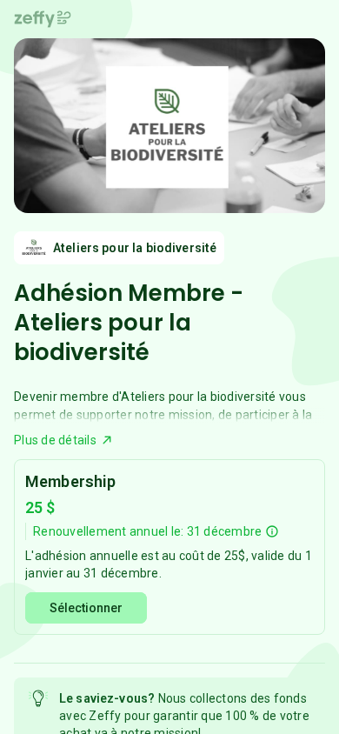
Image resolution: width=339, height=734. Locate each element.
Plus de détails (55, 440)
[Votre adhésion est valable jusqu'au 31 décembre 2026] (272, 531)
